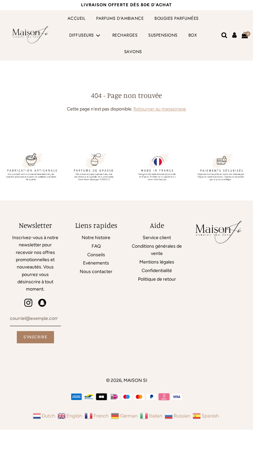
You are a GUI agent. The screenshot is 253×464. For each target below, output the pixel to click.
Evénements (96, 263)
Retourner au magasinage (159, 109)
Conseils (96, 255)
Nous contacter (96, 271)
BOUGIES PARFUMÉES (177, 18)
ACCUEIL (77, 18)
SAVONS (133, 51)
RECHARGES (125, 35)
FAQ (96, 246)
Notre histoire (96, 237)
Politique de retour (157, 279)
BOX (192, 35)
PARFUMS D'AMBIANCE (120, 18)
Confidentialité (157, 270)
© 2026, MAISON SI (126, 380)
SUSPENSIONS (163, 35)
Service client (157, 237)
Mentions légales (156, 262)
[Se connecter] (234, 35)
